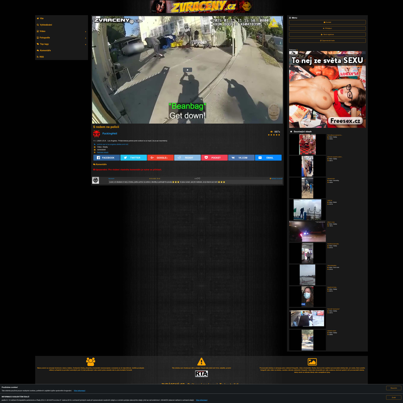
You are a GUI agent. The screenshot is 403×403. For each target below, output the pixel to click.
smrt (123, 144)
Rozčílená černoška (333, 244)
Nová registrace (328, 34)
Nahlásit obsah (102, 152)
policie (99, 144)
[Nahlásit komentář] (270, 178)
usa (104, 144)
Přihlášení (328, 28)
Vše (42, 18)
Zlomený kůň (331, 178)
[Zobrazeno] (271, 132)
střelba (119, 144)
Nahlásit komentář (276, 178)
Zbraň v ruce (331, 222)
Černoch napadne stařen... (335, 157)
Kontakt (328, 22)
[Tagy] (94, 144)
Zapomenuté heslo (328, 40)
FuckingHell (109, 133)
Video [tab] (42, 31)
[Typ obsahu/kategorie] (94, 147)
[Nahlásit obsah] (94, 152)
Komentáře (45, 50)
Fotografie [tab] (45, 37)
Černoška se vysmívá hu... (334, 135)
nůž (127, 144)
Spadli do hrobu (332, 287)
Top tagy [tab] (44, 43)
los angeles (111, 144)
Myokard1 (111, 178)
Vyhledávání (46, 24)
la (106, 144)
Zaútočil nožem (331, 331)
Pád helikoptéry (331, 265)
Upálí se (329, 200)
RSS (42, 56)
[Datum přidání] (94, 149)
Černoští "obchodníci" (333, 309)
